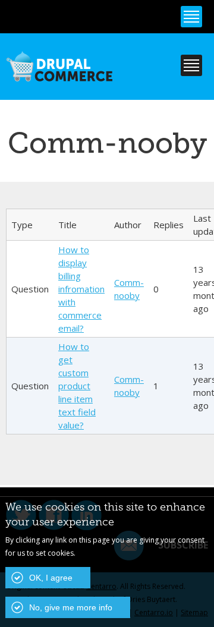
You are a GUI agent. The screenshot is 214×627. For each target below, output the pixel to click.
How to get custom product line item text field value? (77, 386)
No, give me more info (70, 607)
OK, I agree (51, 577)
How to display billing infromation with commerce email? (81, 289)
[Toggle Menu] (191, 16)
